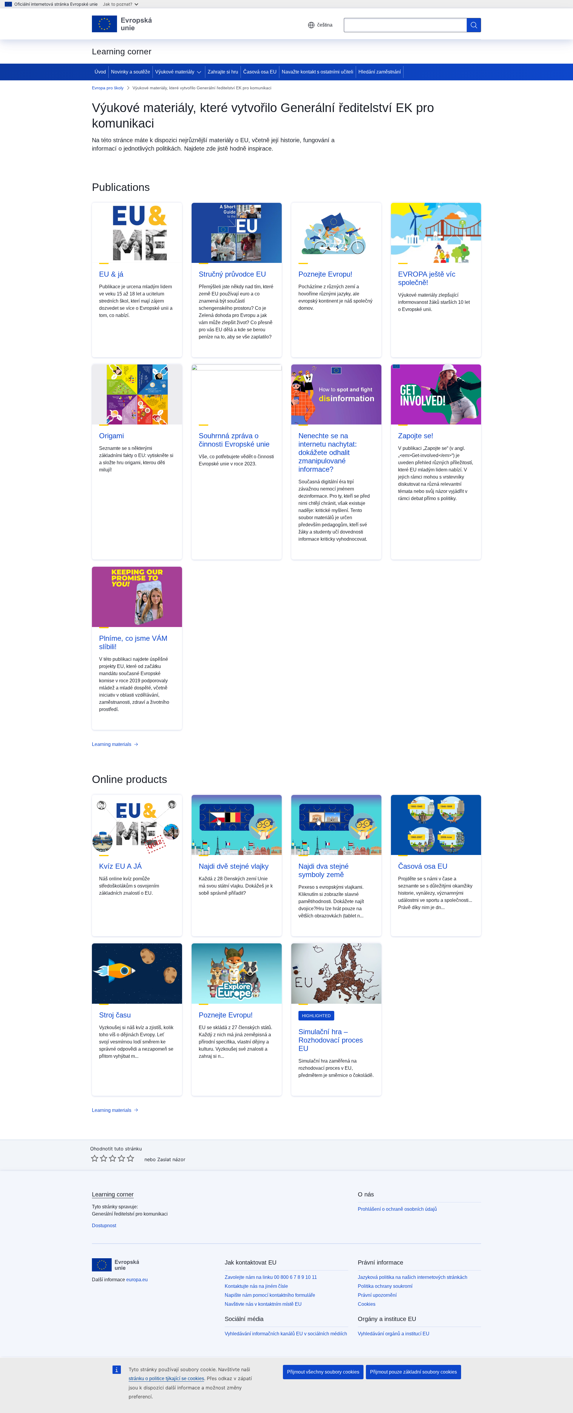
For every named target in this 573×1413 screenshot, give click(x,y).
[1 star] (94, 1158)
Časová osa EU (260, 71)
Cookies (366, 1304)
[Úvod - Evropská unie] (122, 24)
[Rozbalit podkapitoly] (200, 72)
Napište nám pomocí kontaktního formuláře (270, 1295)
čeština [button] (324, 24)
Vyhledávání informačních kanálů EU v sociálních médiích (286, 1333)
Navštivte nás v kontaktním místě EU (263, 1304)
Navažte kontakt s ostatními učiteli (317, 71)
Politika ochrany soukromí (385, 1286)
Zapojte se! (415, 436)
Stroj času (115, 1015)
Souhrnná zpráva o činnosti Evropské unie (234, 440)
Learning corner (113, 1194)
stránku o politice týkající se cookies (166, 1378)
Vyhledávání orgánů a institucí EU (393, 1333)
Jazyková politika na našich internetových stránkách (412, 1277)
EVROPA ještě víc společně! (426, 278)
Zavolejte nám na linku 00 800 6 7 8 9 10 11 (271, 1277)
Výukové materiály (174, 71)
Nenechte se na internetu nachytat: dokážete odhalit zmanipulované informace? (327, 452)
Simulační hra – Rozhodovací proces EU (330, 1040)
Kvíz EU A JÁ (120, 866)
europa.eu (137, 1279)
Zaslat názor (171, 1159)
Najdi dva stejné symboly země (323, 870)
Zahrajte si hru (223, 71)
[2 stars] (99, 1158)
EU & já (111, 274)
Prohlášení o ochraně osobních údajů (397, 1209)
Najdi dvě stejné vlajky (234, 866)
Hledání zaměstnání (379, 71)
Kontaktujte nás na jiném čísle (256, 1286)
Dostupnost (104, 1225)
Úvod (100, 71)
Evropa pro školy (108, 87)
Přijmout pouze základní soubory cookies (413, 1371)
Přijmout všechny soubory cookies (323, 1371)
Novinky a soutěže (130, 71)
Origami (111, 436)
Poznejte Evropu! (325, 274)
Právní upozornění (377, 1295)
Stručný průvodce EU (232, 274)
